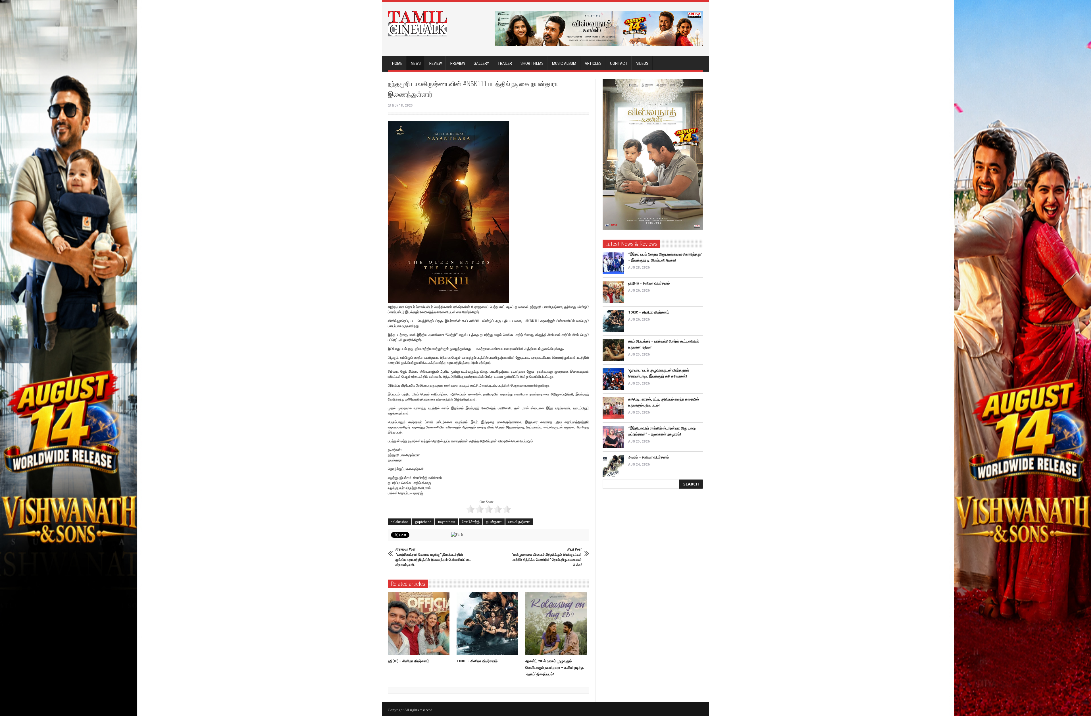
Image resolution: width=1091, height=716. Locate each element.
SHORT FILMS (532, 63)
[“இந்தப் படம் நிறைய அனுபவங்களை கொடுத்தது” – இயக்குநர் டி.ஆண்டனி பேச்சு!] (613, 263)
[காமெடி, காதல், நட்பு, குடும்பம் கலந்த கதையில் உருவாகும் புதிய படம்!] (613, 408)
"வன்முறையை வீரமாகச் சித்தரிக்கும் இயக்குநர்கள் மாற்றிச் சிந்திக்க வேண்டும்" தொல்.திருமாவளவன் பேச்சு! (547, 557)
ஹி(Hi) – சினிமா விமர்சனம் (408, 661)
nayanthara (446, 522)
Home (397, 63)
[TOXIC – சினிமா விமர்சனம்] (489, 623)
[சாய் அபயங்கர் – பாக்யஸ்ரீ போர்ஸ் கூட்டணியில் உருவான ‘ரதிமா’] (613, 350)
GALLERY (481, 63)
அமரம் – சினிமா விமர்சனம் (648, 457)
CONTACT (619, 63)
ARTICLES (593, 63)
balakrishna (400, 522)
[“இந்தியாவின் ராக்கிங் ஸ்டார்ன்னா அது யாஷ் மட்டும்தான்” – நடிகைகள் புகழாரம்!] (613, 437)
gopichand (423, 522)
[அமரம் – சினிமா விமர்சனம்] (613, 466)
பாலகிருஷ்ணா (519, 522)
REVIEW (435, 63)
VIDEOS (642, 63)
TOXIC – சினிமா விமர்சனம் (477, 661)
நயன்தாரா (494, 522)
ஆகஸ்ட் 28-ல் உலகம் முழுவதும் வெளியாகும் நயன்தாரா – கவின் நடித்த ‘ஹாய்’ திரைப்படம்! (554, 667)
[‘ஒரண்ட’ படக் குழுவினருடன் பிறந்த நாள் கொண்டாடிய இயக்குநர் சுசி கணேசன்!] (613, 379)
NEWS (416, 63)
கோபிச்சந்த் (471, 522)
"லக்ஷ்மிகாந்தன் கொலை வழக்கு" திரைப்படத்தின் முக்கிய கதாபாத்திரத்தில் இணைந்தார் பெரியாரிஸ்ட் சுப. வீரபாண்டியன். (433, 557)
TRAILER (504, 63)
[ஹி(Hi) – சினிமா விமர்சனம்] (420, 623)
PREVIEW (457, 63)
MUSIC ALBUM (564, 63)
